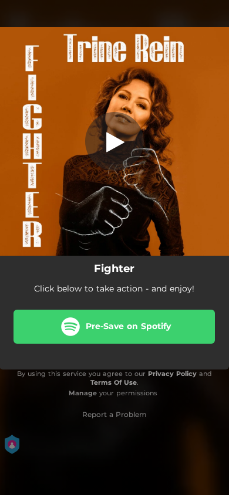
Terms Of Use (113, 382)
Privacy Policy (172, 373)
